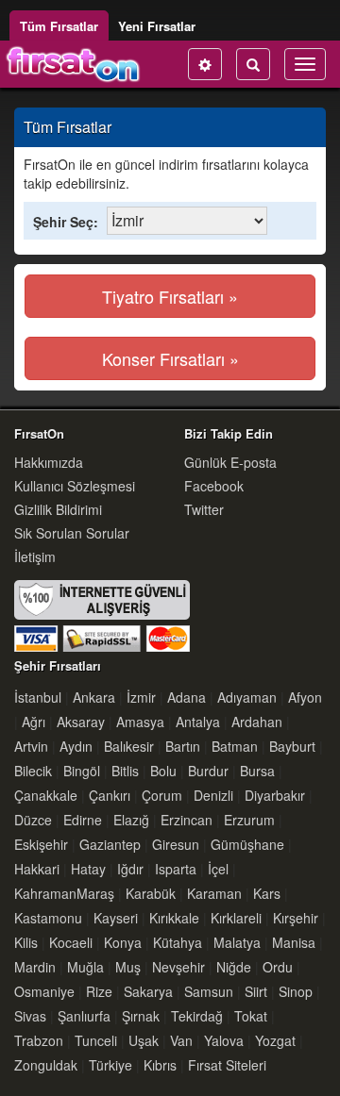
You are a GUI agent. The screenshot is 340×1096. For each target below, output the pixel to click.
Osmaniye (44, 991)
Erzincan (186, 819)
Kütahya (177, 942)
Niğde (233, 966)
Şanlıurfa (84, 1015)
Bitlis (125, 770)
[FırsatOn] (73, 64)
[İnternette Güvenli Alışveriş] (102, 614)
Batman (235, 746)
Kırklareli (236, 917)
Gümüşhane (247, 844)
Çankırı (109, 795)
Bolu (163, 770)
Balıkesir (129, 746)
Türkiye (110, 1064)
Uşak (143, 1040)
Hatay (88, 868)
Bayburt (292, 746)
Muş (128, 966)
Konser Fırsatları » (170, 358)
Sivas (30, 1015)
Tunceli (96, 1040)
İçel (218, 868)
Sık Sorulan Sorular (71, 532)
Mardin (35, 966)
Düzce (33, 819)
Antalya (198, 721)
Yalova (224, 1040)
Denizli (213, 795)
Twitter (204, 509)
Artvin (31, 746)
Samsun (208, 991)
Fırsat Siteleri (227, 1064)
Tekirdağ (197, 1015)
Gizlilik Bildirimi (58, 509)
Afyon (305, 697)
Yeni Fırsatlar (157, 26)
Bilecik (33, 770)
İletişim (35, 556)
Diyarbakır (275, 795)
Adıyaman (247, 697)
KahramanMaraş (64, 893)
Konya (123, 942)
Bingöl (81, 770)
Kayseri (116, 917)
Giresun (175, 844)
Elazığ (131, 819)
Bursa (257, 770)
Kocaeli (71, 942)
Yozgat (275, 1040)
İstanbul (37, 697)
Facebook (214, 485)
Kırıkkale (174, 917)
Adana (186, 697)
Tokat (250, 1015)
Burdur (208, 770)
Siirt (256, 991)
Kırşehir (295, 917)
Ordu (278, 966)
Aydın (76, 746)
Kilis (26, 942)
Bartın (182, 746)
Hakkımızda (48, 462)
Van (181, 1040)
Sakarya (148, 991)
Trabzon (38, 1040)
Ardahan (256, 721)
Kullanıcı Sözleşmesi (74, 485)
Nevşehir (178, 966)
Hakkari (37, 868)
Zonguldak (45, 1064)
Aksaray (81, 721)
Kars (266, 893)
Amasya (140, 721)
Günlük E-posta (230, 462)
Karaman (214, 893)
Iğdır (130, 868)
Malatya (237, 942)
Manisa (293, 942)
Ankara (94, 697)
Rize (99, 991)
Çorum (162, 795)
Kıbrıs (160, 1064)
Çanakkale (45, 795)
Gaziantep (110, 844)
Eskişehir (41, 844)
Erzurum (249, 819)
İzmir (141, 697)
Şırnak (141, 1015)
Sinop (296, 991)
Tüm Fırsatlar (59, 26)
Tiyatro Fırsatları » (170, 296)
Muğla (85, 966)
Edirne (82, 819)
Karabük (151, 893)
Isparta (175, 868)
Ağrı (33, 721)
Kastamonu (48, 917)
